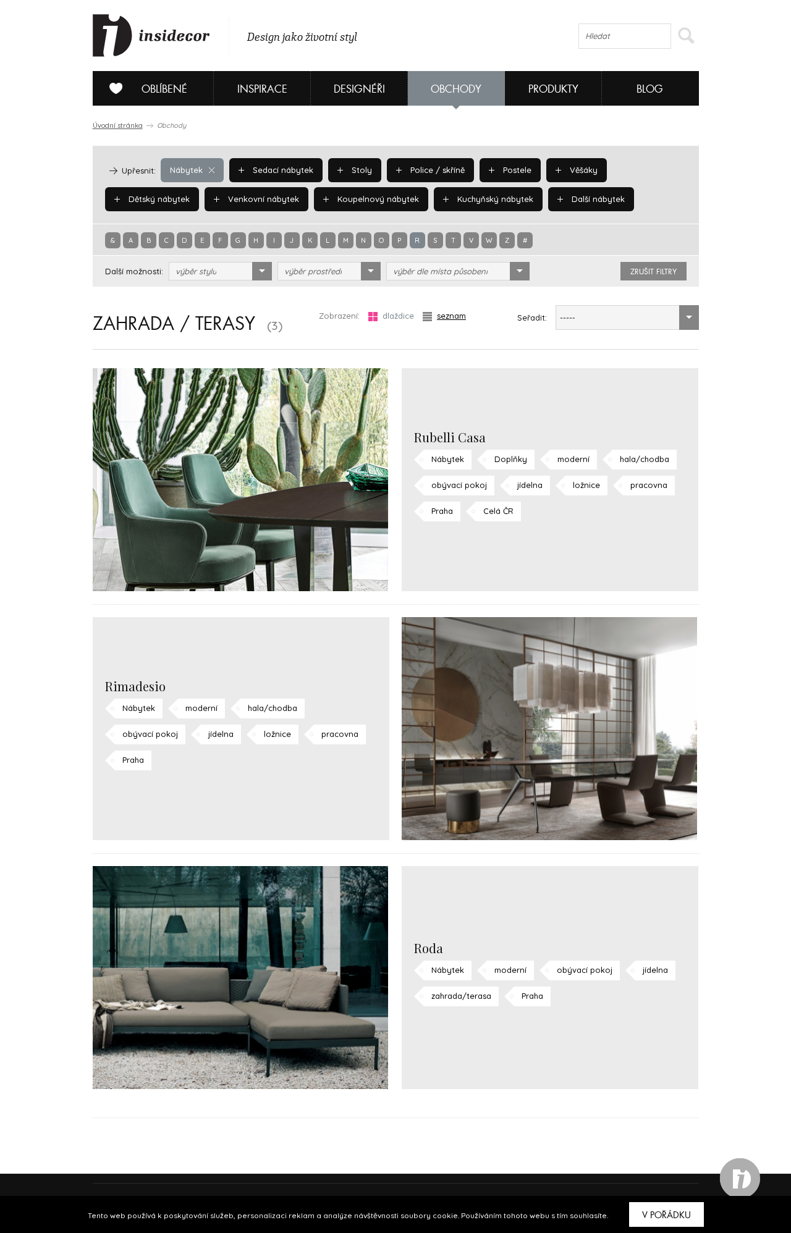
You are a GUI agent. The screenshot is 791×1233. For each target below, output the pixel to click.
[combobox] (220, 271)
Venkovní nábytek (262, 199)
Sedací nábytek (281, 170)
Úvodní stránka (118, 125)
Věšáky (582, 170)
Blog (650, 89)
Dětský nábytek (158, 199)
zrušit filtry (653, 272)
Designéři (359, 89)
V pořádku (666, 1215)
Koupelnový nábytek (377, 199)
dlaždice (398, 316)
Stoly (360, 170)
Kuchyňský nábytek (494, 199)
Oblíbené (164, 89)
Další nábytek (597, 199)
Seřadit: (532, 317)
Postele (516, 170)
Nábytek (186, 170)
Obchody (456, 89)
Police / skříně (436, 170)
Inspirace (262, 89)
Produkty (553, 89)
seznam (451, 316)
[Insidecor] (151, 35)
